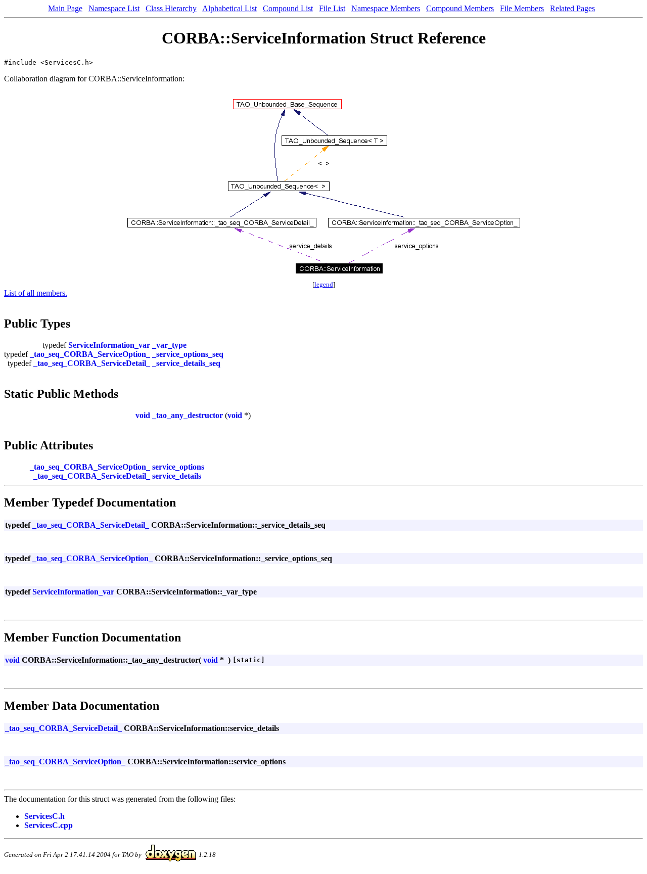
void (142, 415)
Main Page (65, 8)
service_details (176, 476)
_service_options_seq (187, 354)
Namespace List (114, 8)
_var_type (169, 345)
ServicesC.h (44, 816)
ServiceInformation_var (109, 345)
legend (323, 284)
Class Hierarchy (171, 8)
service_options (178, 467)
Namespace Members (385, 8)
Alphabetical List (229, 8)
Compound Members (460, 8)
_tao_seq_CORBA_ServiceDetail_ (91, 363)
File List (332, 8)
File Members (522, 8)
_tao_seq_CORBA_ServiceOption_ (90, 354)
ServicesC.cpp (48, 825)
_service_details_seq (186, 363)
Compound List (288, 8)
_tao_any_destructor (187, 415)
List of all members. (35, 293)
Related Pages (572, 8)
